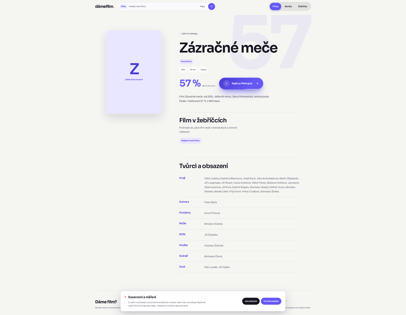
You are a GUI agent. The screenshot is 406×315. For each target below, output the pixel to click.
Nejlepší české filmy (190, 140)
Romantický (186, 61)
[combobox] (163, 6)
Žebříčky (302, 6)
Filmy (275, 6)
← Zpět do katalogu (188, 33)
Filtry (202, 6)
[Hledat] (211, 6)
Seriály (288, 6)
